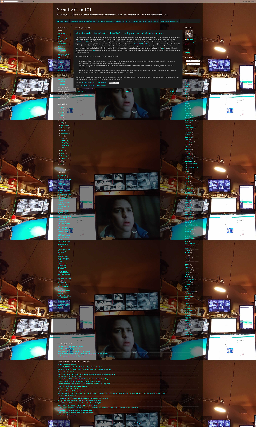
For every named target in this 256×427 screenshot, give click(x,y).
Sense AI (188, 293)
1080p (187, 82)
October (64, 130)
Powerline (188, 258)
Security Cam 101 (74, 9)
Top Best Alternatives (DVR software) (64, 296)
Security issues (189, 291)
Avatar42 (190, 39)
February (64, 156)
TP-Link (187, 315)
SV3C (187, 303)
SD (186, 289)
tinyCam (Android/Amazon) (63, 67)
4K (186, 91)
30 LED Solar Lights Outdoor (67, 364)
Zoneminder (189, 334)
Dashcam (188, 149)
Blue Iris (187, 130)
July (62, 136)
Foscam (187, 186)
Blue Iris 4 (188, 132)
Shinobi (60, 60)
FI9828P (187, 178)
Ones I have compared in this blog (63, 35)
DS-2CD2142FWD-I (191, 163)
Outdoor (187, 250)
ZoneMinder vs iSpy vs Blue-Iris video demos (64, 305)
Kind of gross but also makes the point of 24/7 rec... (65, 144)
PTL (186, 260)
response (188, 270)
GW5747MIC (189, 193)
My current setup (62, 21)
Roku (186, 286)
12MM (187, 84)
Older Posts (175, 91)
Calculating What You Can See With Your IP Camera (64, 198)
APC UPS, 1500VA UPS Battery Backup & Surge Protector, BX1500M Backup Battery (84, 369)
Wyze (186, 332)
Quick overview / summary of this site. (83, 21)
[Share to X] (114, 83)
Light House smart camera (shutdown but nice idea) (74, 351)
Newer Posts (81, 91)
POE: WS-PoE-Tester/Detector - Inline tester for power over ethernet (79, 400)
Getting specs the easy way (169, 21)
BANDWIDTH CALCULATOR (62, 184)
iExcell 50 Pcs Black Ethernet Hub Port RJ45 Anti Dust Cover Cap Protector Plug (83, 379)
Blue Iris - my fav (63, 39)
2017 (61, 161)
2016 (61, 164)
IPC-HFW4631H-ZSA (191, 225)
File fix (187, 181)
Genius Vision (62, 43)
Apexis (187, 118)
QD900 (187, 265)
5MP (186, 96)
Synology (188, 305)
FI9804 (187, 176)
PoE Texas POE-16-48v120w (67, 395)
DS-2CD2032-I (189, 158)
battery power (189, 127)
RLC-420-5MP (189, 279)
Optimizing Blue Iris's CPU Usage (64, 279)
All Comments (191, 64)
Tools (186, 313)
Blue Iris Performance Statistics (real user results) (64, 190)
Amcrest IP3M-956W (82, 42)
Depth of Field (189, 156)
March (63, 153)
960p (186, 106)
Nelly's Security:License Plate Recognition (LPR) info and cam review (64, 258)
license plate (189, 238)
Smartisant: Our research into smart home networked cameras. (64, 291)
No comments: (101, 82)
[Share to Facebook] (116, 83)
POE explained (62, 282)
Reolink (187, 267)
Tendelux (188, 308)
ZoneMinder (61, 70)
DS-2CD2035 (189, 161)
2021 (61, 115)
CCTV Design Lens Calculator (64, 203)
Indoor (187, 202)
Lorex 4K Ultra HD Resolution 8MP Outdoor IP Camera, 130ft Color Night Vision (83, 353)
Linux (186, 241)
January (64, 158)
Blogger (139, 423)
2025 (61, 110)
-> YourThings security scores (62, 176)
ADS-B (187, 108)
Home (128, 91)
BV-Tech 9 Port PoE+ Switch (66, 372)
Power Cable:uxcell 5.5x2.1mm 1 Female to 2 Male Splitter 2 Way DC (79, 403)
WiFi (186, 329)
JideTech (188, 231)
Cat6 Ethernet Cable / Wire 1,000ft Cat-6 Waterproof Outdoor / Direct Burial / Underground (86, 374)
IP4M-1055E (189, 212)
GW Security (189, 190)
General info (189, 188)
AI (185, 111)
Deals (187, 151)
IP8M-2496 (188, 214)
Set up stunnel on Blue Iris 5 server (63, 285)
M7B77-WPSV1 (190, 243)
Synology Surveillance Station (64, 63)
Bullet (186, 139)
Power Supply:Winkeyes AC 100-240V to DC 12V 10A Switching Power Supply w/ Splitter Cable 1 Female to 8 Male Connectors (98, 407)
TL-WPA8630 (189, 310)
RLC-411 (188, 277)
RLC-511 (188, 284)
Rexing (187, 272)
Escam (187, 174)
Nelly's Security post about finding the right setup (64, 251)
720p (186, 101)
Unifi (186, 327)
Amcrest (85, 85)
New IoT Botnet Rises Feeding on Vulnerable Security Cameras (64, 273)
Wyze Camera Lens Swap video (64, 300)
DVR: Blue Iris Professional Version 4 (69, 376)
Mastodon (188, 52)
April (62, 150)
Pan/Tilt (187, 253)
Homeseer (188, 200)
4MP (186, 94)
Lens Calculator (62, 247)
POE (186, 255)
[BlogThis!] (112, 83)
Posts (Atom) (88, 95)
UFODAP (188, 325)
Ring (186, 274)
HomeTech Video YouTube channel (63, 228)
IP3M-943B (188, 205)
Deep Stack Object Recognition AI (68, 349)
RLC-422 (188, 282)
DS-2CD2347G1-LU (191, 167)
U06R (187, 320)
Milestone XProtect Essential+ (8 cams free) (64, 55)
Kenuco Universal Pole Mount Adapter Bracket (72, 386)
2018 (61, 123)
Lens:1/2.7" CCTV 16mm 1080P (68, 388)
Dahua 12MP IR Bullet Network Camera (70, 346)
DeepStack (188, 154)
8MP (186, 103)
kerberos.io (61, 46)
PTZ (186, 262)
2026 (61, 107)
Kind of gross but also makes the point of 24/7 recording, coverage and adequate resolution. (120, 33)
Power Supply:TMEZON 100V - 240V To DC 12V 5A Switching (77, 405)
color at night (189, 142)
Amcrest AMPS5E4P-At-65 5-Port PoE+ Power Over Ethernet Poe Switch (80, 367)
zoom (186, 337)
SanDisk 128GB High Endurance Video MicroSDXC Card (75, 410)
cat (163, 48)
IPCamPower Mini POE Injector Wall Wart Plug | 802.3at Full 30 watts (79, 381)
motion (98, 85)
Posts (189, 60)
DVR (186, 171)
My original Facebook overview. (62, 82)
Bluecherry (61, 41)
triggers (103, 85)
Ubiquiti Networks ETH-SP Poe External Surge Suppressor (76, 412)
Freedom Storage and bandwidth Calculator (63, 212)
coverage (92, 85)
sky (186, 301)
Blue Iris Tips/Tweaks (64, 194)
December (64, 125)
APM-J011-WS (189, 120)
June (63, 138)
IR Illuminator (189, 229)
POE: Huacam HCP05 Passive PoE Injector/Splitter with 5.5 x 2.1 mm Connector (83, 398)
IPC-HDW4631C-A (191, 217)
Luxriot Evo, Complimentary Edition (62, 50)
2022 (61, 112)
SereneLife (188, 296)
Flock (186, 183)
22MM (187, 87)
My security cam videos (105, 21)
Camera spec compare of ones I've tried (145, 21)
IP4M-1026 (188, 210)
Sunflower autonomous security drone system (72, 356)
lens (186, 236)
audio (186, 123)
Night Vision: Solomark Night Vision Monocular (72, 391)
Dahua (187, 146)
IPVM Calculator (63, 231)
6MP (186, 98)
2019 (61, 120)
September (65, 133)
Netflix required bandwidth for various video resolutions (62, 266)
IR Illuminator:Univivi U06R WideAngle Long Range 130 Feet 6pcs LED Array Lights (84, 383)
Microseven (188, 246)
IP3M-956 (188, 207)
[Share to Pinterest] (118, 83)
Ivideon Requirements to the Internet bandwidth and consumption (64, 242)
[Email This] (110, 83)
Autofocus (188, 125)
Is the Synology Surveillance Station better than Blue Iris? (64, 235)
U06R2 (187, 322)
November (64, 128)
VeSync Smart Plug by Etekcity (67, 415)
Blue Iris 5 (188, 134)
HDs (186, 195)
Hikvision (188, 198)
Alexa (186, 113)
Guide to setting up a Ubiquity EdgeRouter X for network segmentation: (64, 219)
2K (81, 85)
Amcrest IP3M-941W (141, 44)
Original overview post (123, 21)
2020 (61, 117)
